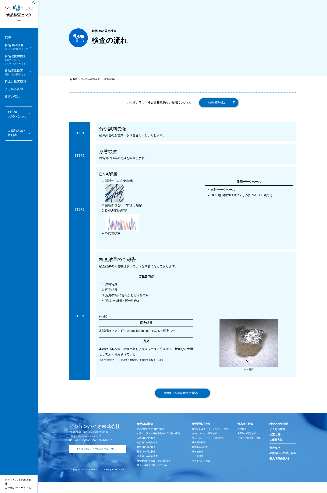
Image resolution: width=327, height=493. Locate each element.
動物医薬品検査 (200, 447)
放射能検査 (197, 451)
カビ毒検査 (197, 456)
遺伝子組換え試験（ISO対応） (152, 465)
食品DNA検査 (145, 423)
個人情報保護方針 (280, 458)
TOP (8, 37)
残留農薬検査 (199, 442)
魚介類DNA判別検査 (147, 442)
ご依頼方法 (276, 439)
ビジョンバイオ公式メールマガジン (99, 448)
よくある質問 (14, 89)
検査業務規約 (217, 102)
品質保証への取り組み (282, 453)
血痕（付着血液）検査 (248, 438)
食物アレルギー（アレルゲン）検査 (210, 429)
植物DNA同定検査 (146, 451)
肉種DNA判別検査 (146, 438)
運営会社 (274, 447)
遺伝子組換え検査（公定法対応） (154, 460)
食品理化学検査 (201, 423)
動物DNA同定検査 (146, 447)
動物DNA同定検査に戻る (181, 393)
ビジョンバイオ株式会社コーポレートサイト (18, 484)
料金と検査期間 (15, 81)
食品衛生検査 (245, 423)
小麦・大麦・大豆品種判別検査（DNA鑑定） (160, 433)
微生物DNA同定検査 (147, 456)
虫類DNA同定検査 (246, 433)
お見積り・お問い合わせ (17, 114)
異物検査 (242, 429)
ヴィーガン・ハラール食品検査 (208, 438)
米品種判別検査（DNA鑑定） (152, 429)
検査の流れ (12, 96)
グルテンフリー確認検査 (204, 433)
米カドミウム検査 (201, 460)
